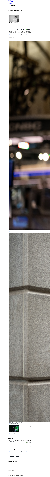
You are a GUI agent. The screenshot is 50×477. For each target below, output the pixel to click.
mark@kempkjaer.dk (22, 464)
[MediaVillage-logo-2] (9, 0)
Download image (12, 28)
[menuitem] (25, 1)
